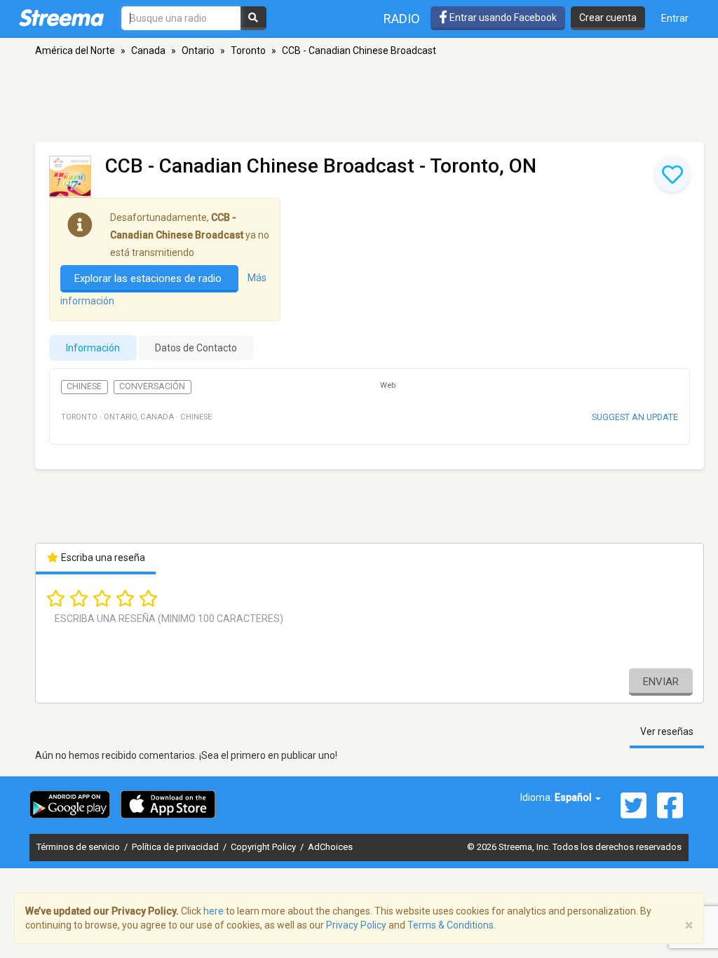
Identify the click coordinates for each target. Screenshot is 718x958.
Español (574, 797)
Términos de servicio (79, 847)
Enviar (661, 681)
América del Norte (75, 50)
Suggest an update (635, 417)
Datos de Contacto (196, 347)
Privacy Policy (356, 925)
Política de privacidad (176, 847)
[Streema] (61, 17)
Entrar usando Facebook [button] (502, 17)
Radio (402, 18)
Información (93, 347)
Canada (148, 50)
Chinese (84, 386)
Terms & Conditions (450, 925)
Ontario (198, 50)
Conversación (152, 386)
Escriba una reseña (102, 557)
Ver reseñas (666, 731)
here (213, 911)
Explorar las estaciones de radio (149, 278)
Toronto (248, 50)
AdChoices (330, 847)
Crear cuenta (608, 17)
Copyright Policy (264, 847)
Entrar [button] (675, 18)
